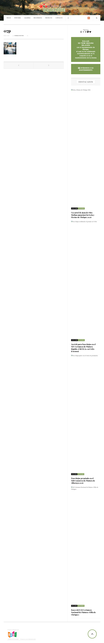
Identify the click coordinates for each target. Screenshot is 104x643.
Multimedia (38, 18)
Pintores (17, 18)
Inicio (9, 18)
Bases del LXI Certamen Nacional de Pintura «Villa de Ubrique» (83, 612)
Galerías (27, 18)
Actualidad (81, 208)
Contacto (59, 18)
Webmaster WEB (19, 35)
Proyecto (48, 18)
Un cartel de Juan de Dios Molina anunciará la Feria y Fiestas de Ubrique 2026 (82, 214)
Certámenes (81, 605)
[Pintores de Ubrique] (52, 7)
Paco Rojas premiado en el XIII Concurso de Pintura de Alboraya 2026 (83, 480)
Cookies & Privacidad (13, 639)
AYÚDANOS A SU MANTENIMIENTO (86, 69)
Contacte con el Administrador (28, 639)
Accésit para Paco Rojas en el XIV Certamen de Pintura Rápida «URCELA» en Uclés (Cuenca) (83, 348)
